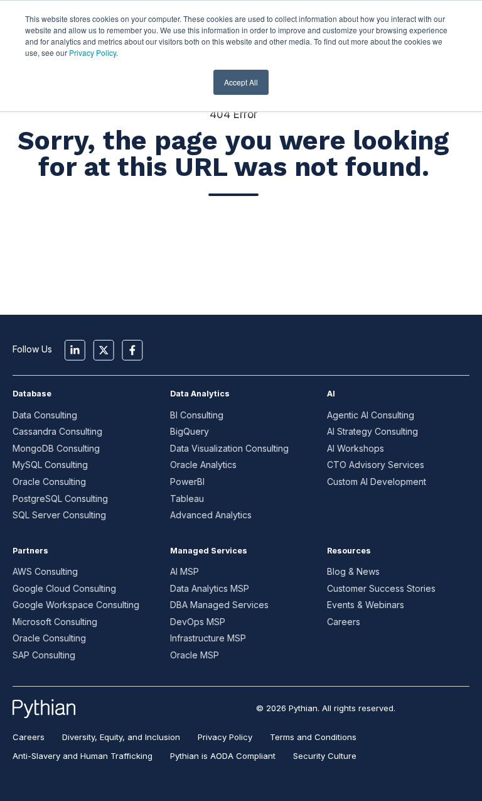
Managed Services (208, 550)
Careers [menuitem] (29, 737)
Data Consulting (45, 415)
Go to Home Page (233, 239)
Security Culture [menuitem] (324, 756)
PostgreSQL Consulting (60, 498)
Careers (343, 621)
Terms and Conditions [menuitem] (313, 737)
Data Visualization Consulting (229, 448)
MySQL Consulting (50, 464)
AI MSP (184, 571)
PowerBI (187, 481)
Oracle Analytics (203, 464)
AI (331, 393)
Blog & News (353, 571)
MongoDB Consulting (56, 448)
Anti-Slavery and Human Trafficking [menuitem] (83, 756)
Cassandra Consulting (57, 431)
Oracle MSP (194, 655)
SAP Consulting (44, 655)
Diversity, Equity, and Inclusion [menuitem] (121, 737)
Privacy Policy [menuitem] (225, 737)
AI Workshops (355, 448)
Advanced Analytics (211, 514)
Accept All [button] (241, 82)
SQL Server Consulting (59, 514)
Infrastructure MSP (208, 638)
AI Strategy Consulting (372, 431)
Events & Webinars (365, 604)
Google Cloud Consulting (64, 588)
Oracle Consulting (49, 481)
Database (32, 393)
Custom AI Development (376, 481)
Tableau (187, 498)
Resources (349, 550)
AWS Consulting (45, 571)
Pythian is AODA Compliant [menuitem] (223, 756)
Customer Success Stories (381, 588)
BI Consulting (196, 415)
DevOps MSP (197, 621)
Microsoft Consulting (55, 621)
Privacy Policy (92, 52)
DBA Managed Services (219, 604)
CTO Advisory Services (375, 464)
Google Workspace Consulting (76, 604)
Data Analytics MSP (209, 588)
